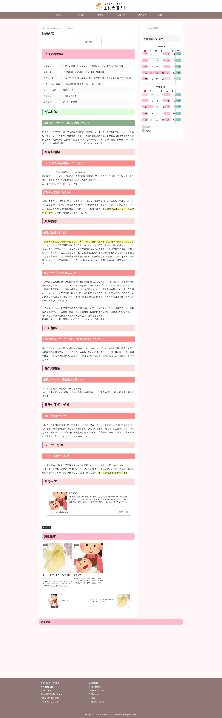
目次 (86, 41)
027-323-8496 (52, 698)
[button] (179, 28)
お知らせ (47, 527)
